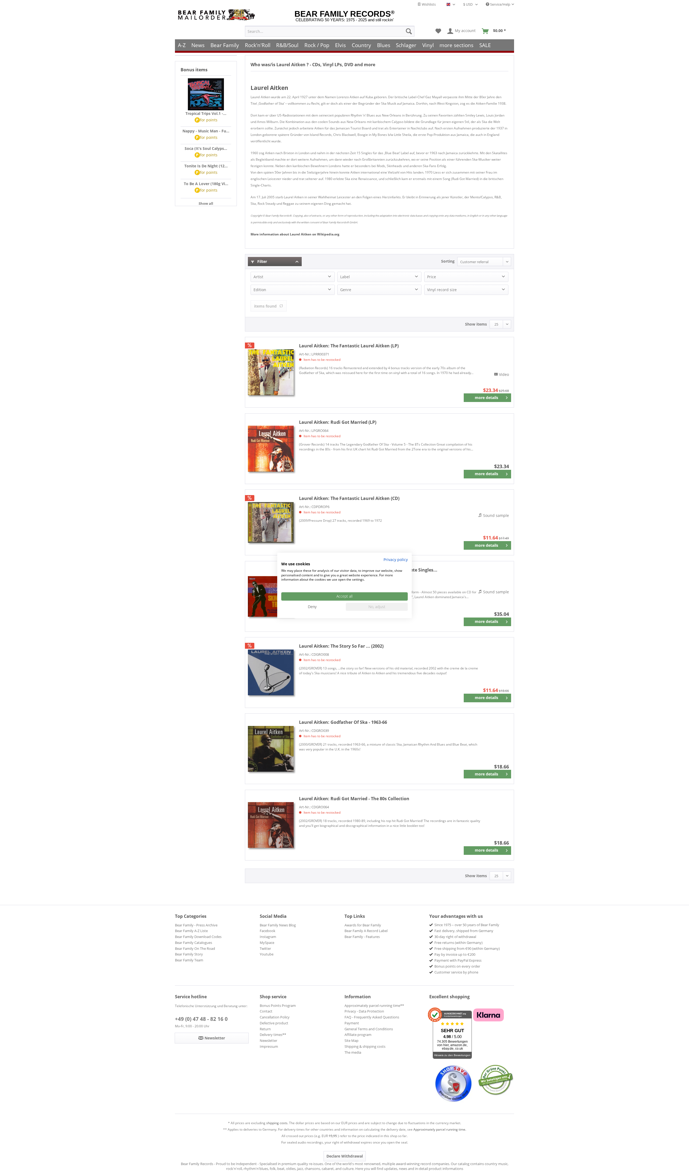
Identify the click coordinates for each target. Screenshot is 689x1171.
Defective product (274, 1023)
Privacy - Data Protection (364, 1011)
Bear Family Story (189, 954)
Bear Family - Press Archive (196, 925)
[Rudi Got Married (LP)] (271, 448)
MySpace (267, 942)
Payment (351, 1023)
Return (265, 1029)
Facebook (267, 930)
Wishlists (428, 4)
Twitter (265, 948)
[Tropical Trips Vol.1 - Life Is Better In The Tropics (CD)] (206, 94)
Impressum (269, 1046)
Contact (266, 1011)
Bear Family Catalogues (193, 942)
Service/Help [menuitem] (499, 4)
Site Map (351, 1040)
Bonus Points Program (278, 1005)
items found (265, 306)
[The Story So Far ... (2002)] (271, 672)
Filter (261, 261)
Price (431, 276)
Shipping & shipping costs (364, 1046)
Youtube (266, 954)
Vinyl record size (442, 289)
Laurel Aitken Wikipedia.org (295, 234)
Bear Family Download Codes (198, 936)
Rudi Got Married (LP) (337, 422)
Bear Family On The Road (195, 948)
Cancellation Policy (275, 1017)
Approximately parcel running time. (439, 1129)
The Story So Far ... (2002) (341, 646)
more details (486, 397)
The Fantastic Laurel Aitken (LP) (349, 346)
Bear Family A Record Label (366, 930)
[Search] (408, 31)
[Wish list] (438, 31)
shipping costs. (277, 1123)
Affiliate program (357, 1034)
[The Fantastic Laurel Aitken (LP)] (271, 372)
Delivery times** (273, 1034)
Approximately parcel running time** (374, 1005)
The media (352, 1052)
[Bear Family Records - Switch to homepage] (217, 14)
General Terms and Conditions (368, 1029)
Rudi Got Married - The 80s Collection (354, 799)
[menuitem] (329, 31)
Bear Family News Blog (278, 925)
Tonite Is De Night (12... (206, 165)
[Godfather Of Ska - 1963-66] (271, 748)
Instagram (268, 936)
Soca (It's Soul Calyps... (206, 148)
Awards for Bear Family (362, 925)
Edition (260, 289)
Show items (476, 324)
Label (345, 276)
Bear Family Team (189, 960)
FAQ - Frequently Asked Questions (371, 1017)
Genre (345, 289)
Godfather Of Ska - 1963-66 (343, 722)
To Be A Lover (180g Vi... (206, 183)
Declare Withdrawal (344, 1156)
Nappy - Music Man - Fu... (205, 130)
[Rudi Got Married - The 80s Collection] (271, 825)
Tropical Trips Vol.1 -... (205, 113)
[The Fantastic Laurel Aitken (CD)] (271, 522)
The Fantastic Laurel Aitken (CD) (349, 498)
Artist (258, 276)
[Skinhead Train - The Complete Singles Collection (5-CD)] (271, 596)
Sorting (448, 261)
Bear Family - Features (362, 936)
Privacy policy (396, 559)
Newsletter (268, 1040)
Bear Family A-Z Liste (191, 930)
